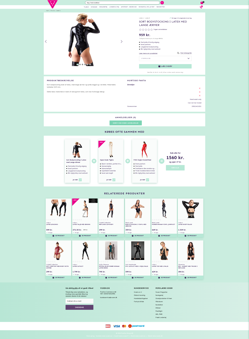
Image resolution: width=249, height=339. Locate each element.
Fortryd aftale (139, 301)
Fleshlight (159, 311)
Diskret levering (139, 295)
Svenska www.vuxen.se (104, 336)
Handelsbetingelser (141, 298)
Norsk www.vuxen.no (138, 336)
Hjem (47, 10)
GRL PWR (159, 314)
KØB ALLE (175, 168)
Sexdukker (159, 305)
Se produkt (59, 236)
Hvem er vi (138, 292)
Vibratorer (159, 301)
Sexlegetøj (159, 295)
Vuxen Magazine (161, 292)
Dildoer (158, 308)
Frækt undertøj (161, 317)
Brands (53, 10)
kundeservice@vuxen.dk (108, 297)
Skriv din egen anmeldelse (126, 123)
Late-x (58, 10)
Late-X (147, 18)
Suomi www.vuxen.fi (121, 336)
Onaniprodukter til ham (164, 298)
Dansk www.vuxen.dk (155, 336)
